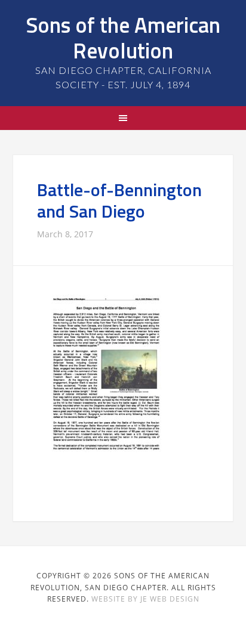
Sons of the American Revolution (123, 37)
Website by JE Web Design (145, 599)
